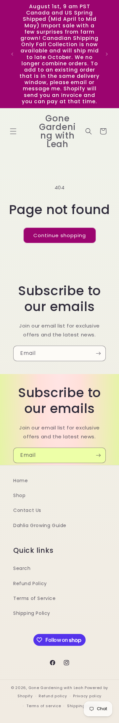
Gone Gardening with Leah (56, 687)
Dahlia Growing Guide (39, 525)
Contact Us (27, 510)
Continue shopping (59, 235)
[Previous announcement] (12, 54)
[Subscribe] (98, 353)
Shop (19, 495)
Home (20, 480)
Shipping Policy (31, 613)
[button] (13, 131)
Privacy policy (87, 696)
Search (22, 568)
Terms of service (43, 705)
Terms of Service (34, 598)
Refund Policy (30, 583)
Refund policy (53, 696)
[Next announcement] (106, 54)
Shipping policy (83, 705)
